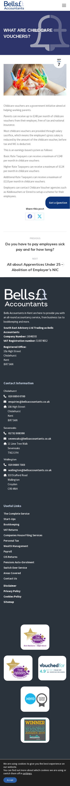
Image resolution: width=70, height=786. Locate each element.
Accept (10, 780)
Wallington (10, 459)
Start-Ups (10, 519)
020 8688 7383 (16, 464)
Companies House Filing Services (23, 535)
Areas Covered (12, 573)
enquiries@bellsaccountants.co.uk (29, 401)
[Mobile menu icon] (64, 5)
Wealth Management (16, 546)
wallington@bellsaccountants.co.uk (30, 470)
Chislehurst (10, 391)
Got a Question (58, 202)
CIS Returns (10, 557)
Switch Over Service (15, 567)
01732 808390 (16, 433)
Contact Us (10, 578)
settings (27, 773)
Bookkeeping (11, 524)
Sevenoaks (10, 427)
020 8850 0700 (16, 396)
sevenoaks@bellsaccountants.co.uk (29, 438)
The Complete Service (16, 513)
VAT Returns (11, 530)
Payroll (8, 551)
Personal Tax (11, 540)
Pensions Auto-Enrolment (19, 562)
